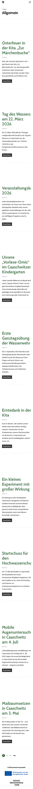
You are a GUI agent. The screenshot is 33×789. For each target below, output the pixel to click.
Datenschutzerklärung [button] (16, 782)
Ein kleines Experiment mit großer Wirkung (16, 484)
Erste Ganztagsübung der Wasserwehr (16, 338)
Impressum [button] (16, 780)
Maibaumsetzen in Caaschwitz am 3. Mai (16, 708)
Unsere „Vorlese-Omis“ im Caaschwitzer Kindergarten (16, 264)
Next (14, 755)
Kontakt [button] (17, 784)
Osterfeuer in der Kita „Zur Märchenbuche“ (16, 48)
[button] (30, 2)
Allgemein (4, 57)
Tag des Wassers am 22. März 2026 (16, 119)
